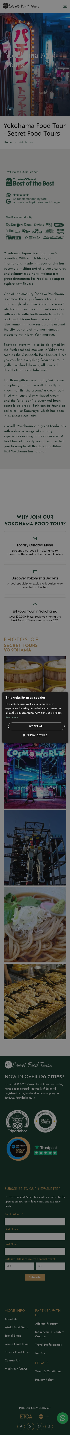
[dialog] (35, 717)
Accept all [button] (36, 726)
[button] (35, 735)
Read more (11, 717)
